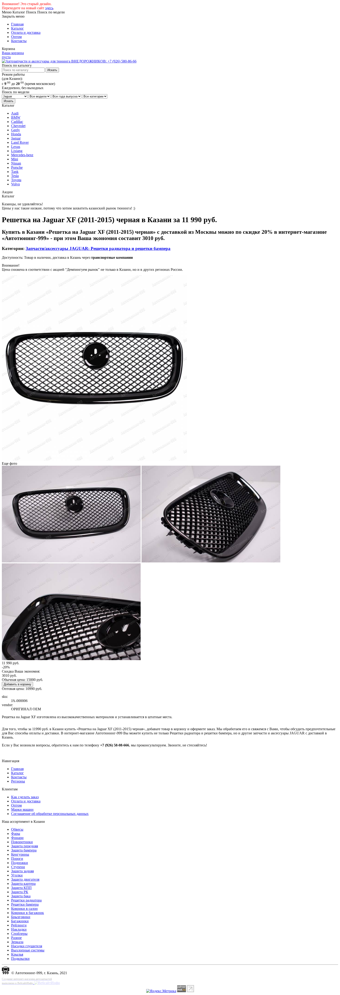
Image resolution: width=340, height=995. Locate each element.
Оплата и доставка (25, 32)
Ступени (18, 867)
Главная (17, 24)
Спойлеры (19, 934)
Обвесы (17, 829)
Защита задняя (22, 871)
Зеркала (17, 942)
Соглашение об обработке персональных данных (50, 814)
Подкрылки (20, 959)
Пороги (17, 859)
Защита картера (23, 884)
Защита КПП (21, 888)
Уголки (17, 875)
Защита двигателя (25, 879)
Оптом (16, 37)
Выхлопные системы (27, 950)
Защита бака (21, 896)
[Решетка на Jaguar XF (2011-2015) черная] (94, 459)
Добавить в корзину (17, 684)
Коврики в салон (24, 909)
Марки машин (22, 809)
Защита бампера (24, 850)
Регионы (18, 781)
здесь (49, 8)
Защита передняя (24, 846)
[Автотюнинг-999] (5, 973)
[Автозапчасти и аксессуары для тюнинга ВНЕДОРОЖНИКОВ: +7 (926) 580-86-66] (69, 61)
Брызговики (20, 917)
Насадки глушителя (26, 946)
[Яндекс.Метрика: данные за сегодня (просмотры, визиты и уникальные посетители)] (161, 991)
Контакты (19, 41)
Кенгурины (20, 854)
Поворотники (22, 842)
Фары (15, 834)
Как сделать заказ (25, 797)
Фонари (17, 838)
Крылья (17, 954)
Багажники (20, 921)
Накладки (19, 929)
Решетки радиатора (26, 900)
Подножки (19, 863)
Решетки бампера (25, 904)
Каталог (17, 28)
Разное (16, 938)
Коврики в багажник (27, 913)
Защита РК (19, 892)
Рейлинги (19, 925)
